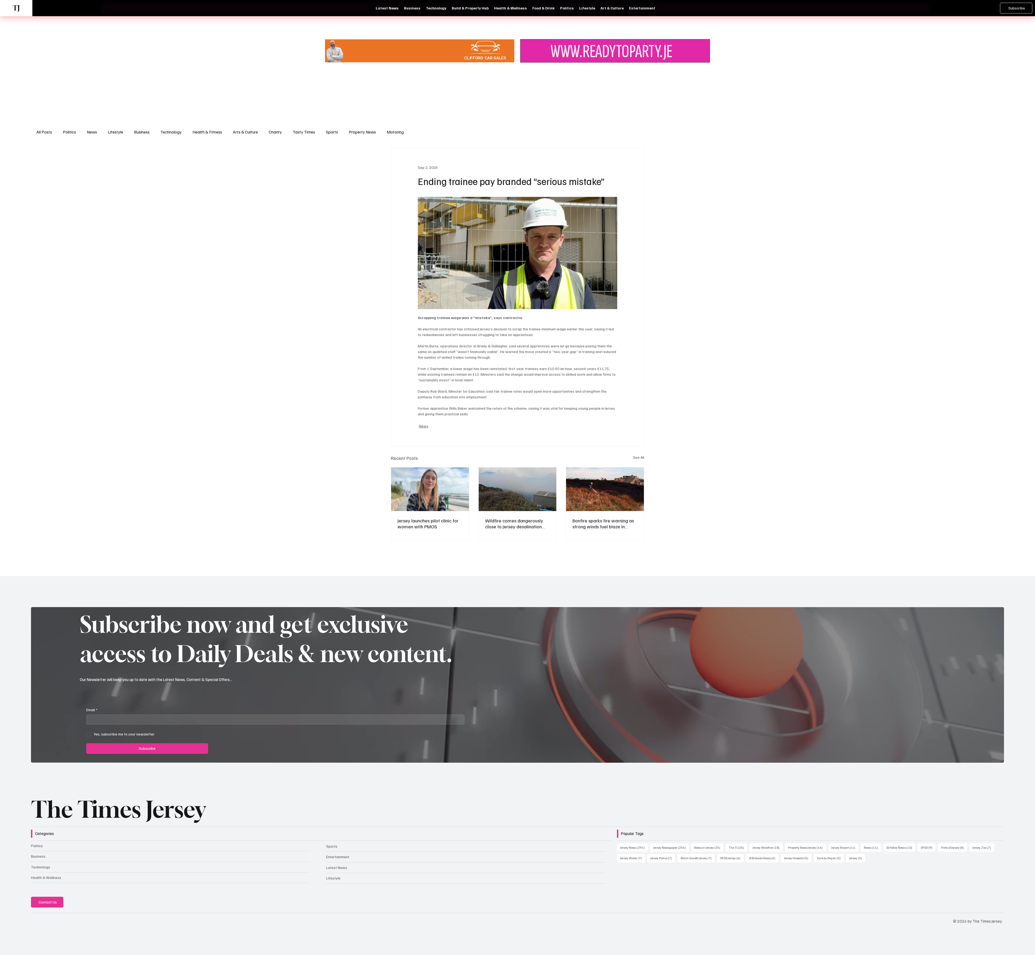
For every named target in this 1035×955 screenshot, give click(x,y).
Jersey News (634, 847)
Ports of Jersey (954, 847)
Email (91, 709)
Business (142, 132)
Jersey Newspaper (671, 847)
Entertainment (337, 856)
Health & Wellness (46, 877)
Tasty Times (304, 132)
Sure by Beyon (830, 858)
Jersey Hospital (798, 858)
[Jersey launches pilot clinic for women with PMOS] (430, 489)
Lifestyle (115, 132)
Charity (275, 132)
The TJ (738, 847)
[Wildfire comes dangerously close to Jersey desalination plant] (518, 489)
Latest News (336, 867)
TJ (16, 8)
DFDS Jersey (732, 858)
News (92, 132)
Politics (69, 132)
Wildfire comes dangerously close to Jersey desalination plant (514, 523)
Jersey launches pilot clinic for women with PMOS (428, 523)
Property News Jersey (807, 847)
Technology (171, 132)
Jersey (857, 858)
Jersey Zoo (983, 847)
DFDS (928, 847)
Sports (332, 132)
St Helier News (900, 847)
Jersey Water (632, 858)
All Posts (44, 132)
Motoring (395, 132)
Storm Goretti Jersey (698, 858)
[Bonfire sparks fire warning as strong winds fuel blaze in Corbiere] (605, 489)
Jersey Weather (768, 847)
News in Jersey (708, 847)
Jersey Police (662, 858)
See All (638, 457)
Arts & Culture (245, 132)
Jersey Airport (844, 847)
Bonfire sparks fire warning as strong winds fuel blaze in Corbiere (603, 523)
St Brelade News (764, 858)
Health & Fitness (207, 132)
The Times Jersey (118, 809)
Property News (362, 132)
